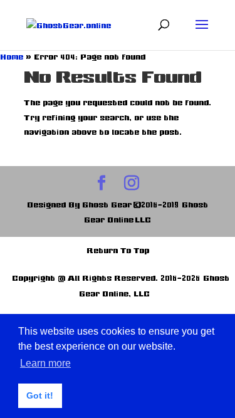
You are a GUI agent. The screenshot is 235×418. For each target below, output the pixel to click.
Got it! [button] (39, 395)
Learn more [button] (45, 363)
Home (11, 56)
